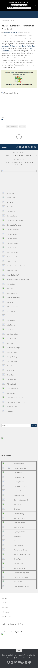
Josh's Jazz (10, 289)
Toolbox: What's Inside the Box (16, 402)
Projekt (5, 598)
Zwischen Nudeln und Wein (22, 586)
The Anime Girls (11, 379)
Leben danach (11, 320)
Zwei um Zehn (18, 582)
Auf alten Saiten (11, 198)
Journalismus (14, 126)
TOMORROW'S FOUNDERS (15, 398)
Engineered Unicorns (20, 486)
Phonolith (10, 366)
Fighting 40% (17, 504)
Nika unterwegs (18, 545)
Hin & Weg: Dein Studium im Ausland (18, 279)
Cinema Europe (11, 248)
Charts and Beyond (12, 243)
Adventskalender (19, 464)
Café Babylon (11, 211)
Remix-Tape (17, 559)
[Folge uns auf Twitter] (23, 147)
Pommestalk (11, 370)
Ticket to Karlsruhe (12, 389)
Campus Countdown (20, 468)
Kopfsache (10, 302)
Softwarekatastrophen (20, 568)
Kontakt (5, 607)
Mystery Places (11, 339)
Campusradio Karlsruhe (11, 33)
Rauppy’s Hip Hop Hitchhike (22, 554)
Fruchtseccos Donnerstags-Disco (17, 266)
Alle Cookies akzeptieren (19, 5)
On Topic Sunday (12, 357)
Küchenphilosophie (19, 518)
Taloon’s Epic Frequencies (21, 573)
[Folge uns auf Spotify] (32, 147)
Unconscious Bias (12, 407)
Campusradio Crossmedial (15, 220)
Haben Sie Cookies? (13, 275)
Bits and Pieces (11, 207)
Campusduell (18, 473)
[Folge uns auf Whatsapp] (29, 147)
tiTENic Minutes (11, 393)
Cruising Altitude (19, 482)
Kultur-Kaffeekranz (12, 307)
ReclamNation (11, 375)
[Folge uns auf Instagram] (16, 147)
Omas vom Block (12, 352)
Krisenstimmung (19, 514)
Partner (5, 603)
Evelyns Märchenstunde (21, 500)
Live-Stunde (10, 329)
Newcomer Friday (19, 541)
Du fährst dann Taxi (13, 257)
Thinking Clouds (11, 384)
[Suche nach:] (15, 425)
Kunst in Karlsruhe (19, 523)
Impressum (6, 612)
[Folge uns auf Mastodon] (35, 147)
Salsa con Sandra (19, 564)
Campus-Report (12, 234)
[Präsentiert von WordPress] (14, 658)
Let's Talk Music (11, 325)
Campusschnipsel (12, 239)
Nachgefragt (10, 343)
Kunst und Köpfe (19, 527)
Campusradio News (8, 20)
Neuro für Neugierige (13, 348)
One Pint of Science (13, 361)
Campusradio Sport (19, 477)
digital (7, 126)
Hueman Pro (27, 658)
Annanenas (10, 193)
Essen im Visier (11, 261)
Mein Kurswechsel (12, 334)
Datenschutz (7, 616)
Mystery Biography (19, 532)
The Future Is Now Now (21, 577)
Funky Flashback (12, 270)
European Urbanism (20, 495)
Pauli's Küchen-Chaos (20, 550)
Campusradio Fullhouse (14, 225)
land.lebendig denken (13, 316)
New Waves (17, 536)
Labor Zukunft (11, 311)
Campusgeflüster (12, 216)
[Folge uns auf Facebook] (20, 147)
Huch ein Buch (11, 284)
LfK (20, 126)
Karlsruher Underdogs (13, 298)
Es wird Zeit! (17, 491)
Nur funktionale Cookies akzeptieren (19, 8)
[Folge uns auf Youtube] (26, 147)
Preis (24, 126)
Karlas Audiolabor (12, 293)
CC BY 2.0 (20, 624)
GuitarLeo (17, 509)
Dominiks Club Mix (12, 252)
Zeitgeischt (10, 411)
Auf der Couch (11, 202)
